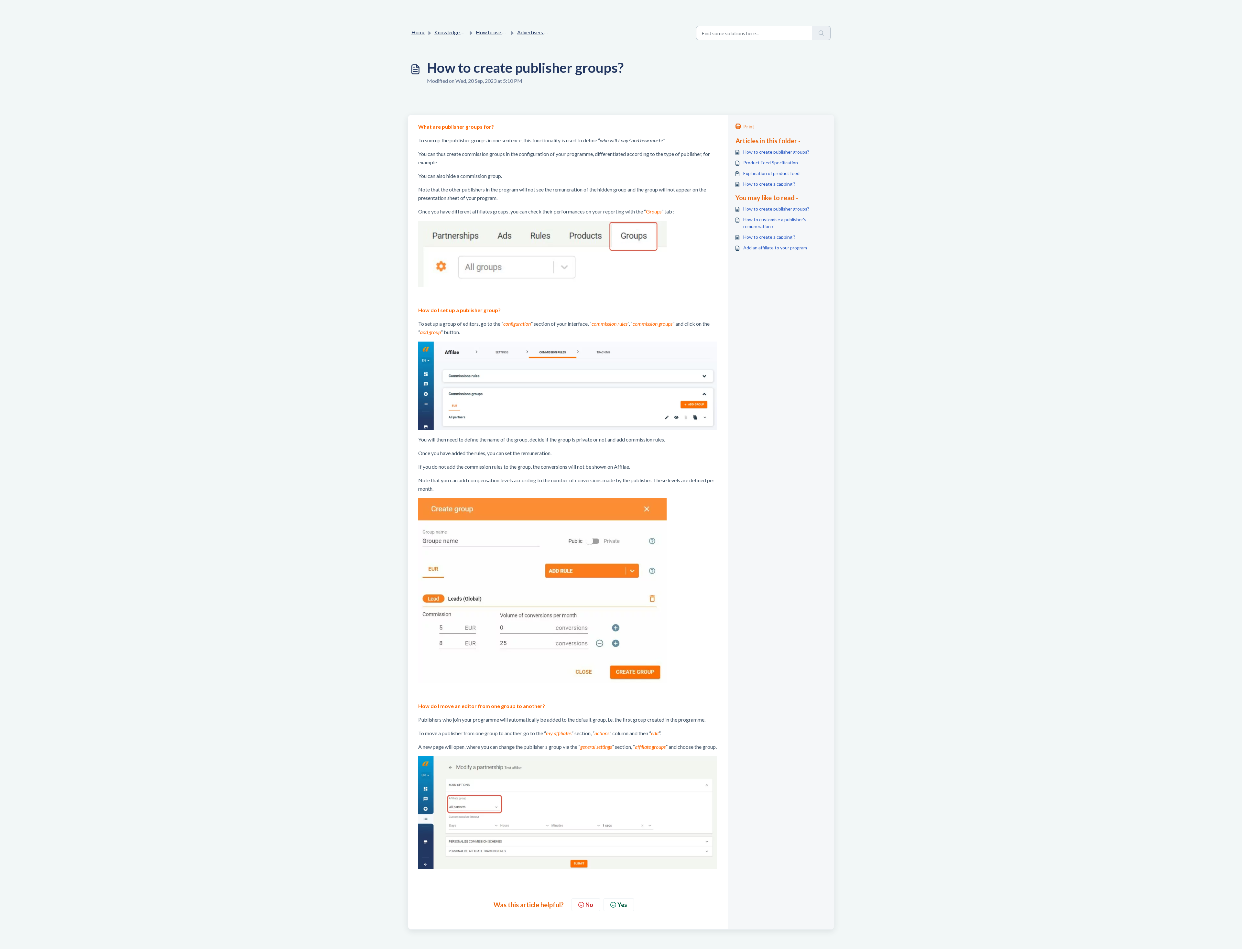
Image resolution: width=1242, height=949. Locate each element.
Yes (622, 904)
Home (418, 32)
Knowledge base (452, 32)
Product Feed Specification (770, 162)
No (589, 904)
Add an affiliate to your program (775, 247)
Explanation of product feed (771, 173)
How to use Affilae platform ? (508, 32)
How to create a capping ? (769, 184)
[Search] (821, 33)
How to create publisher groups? (776, 152)
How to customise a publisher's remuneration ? (774, 223)
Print (748, 126)
